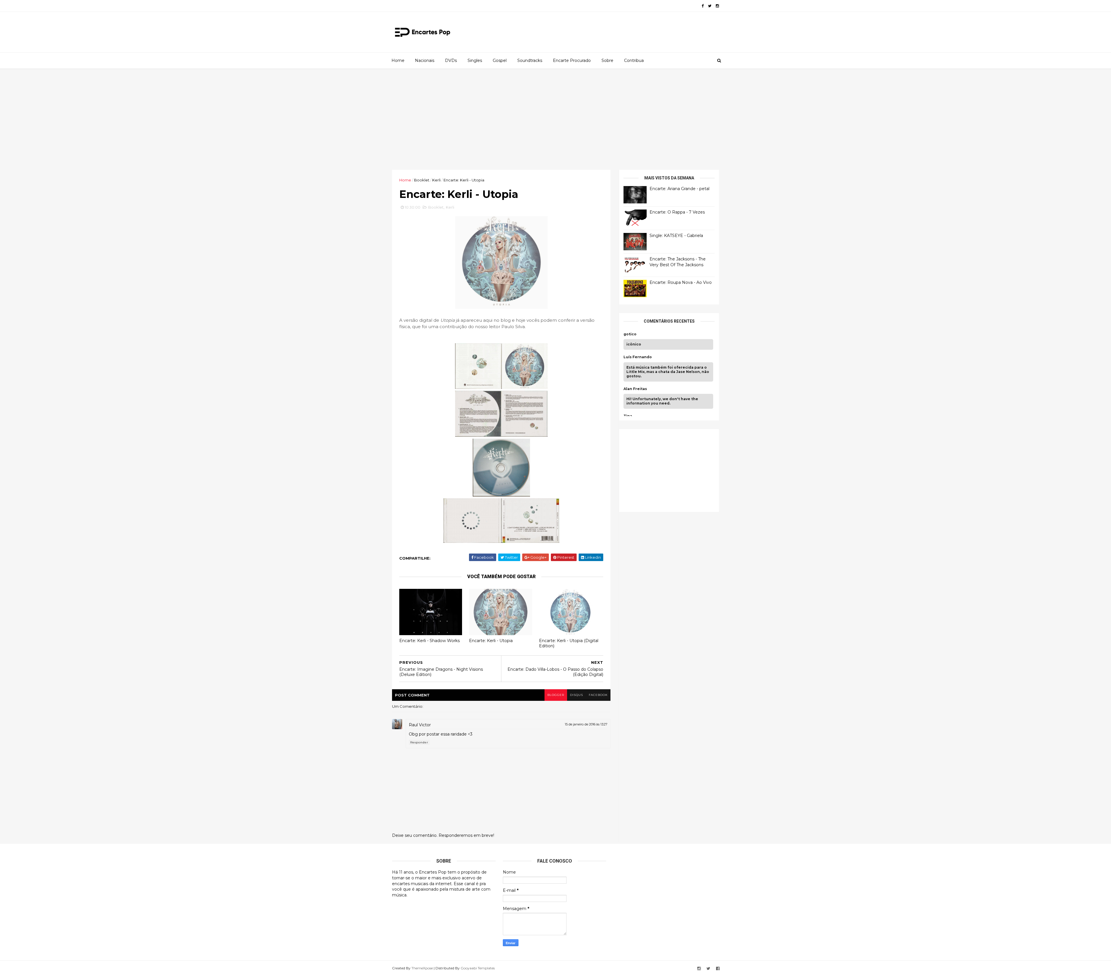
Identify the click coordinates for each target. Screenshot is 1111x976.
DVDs (451, 60)
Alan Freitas (635, 389)
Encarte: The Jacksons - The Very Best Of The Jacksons (678, 261)
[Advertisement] (555, 119)
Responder (419, 742)
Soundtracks (529, 60)
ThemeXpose (422, 968)
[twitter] (709, 6)
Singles (475, 60)
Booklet (421, 180)
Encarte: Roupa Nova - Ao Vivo (681, 282)
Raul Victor (420, 724)
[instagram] (717, 6)
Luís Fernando (637, 357)
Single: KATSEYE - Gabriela (676, 235)
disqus (576, 695)
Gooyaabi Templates (478, 968)
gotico (630, 334)
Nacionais (424, 60)
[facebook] (703, 6)
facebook (598, 695)
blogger (555, 695)
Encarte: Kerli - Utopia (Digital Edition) (568, 643)
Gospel (500, 60)
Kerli (436, 180)
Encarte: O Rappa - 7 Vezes (677, 212)
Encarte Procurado (572, 60)
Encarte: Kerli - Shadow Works (429, 640)
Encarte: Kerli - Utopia (491, 640)
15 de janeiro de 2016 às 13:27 (586, 724)
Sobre (607, 60)
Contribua (634, 60)
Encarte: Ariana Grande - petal (679, 188)
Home (397, 60)
